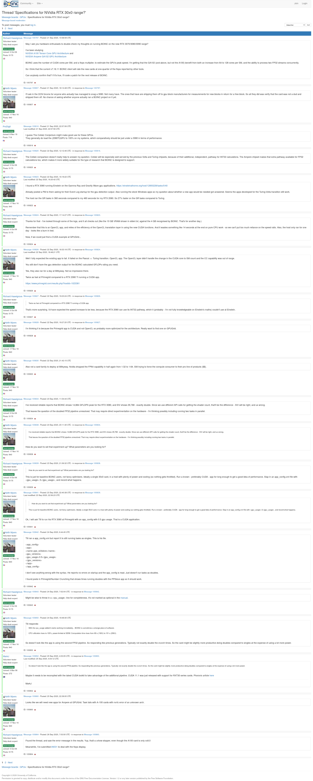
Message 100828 (31, 322)
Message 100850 (31, 617)
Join (296, 3)
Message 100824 (31, 215)
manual (124, 597)
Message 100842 (31, 532)
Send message (9, 49)
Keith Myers (11, 88)
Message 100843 (31, 591)
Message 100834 (31, 398)
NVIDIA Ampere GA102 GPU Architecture (46, 56)
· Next (9, 28)
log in (33, 24)
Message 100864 (31, 734)
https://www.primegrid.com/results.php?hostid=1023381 (53, 283)
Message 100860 (31, 696)
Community (26, 3)
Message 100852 (31, 656)
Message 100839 (31, 463)
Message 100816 (31, 126)
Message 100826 (31, 249)
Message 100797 (31, 37)
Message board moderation (13, 20)
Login (304, 3)
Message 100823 (31, 176)
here (212, 675)
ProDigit (7, 126)
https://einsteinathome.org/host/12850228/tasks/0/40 (142, 185)
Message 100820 (31, 150)
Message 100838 (31, 424)
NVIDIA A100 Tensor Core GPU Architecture (47, 53)
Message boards (10, 17)
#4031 (54, 746)
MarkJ (6, 656)
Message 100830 (31, 360)
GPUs (23, 17)
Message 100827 (31, 296)
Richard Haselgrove (12, 37)
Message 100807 (31, 88)
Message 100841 (31, 492)
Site (39, 3)
